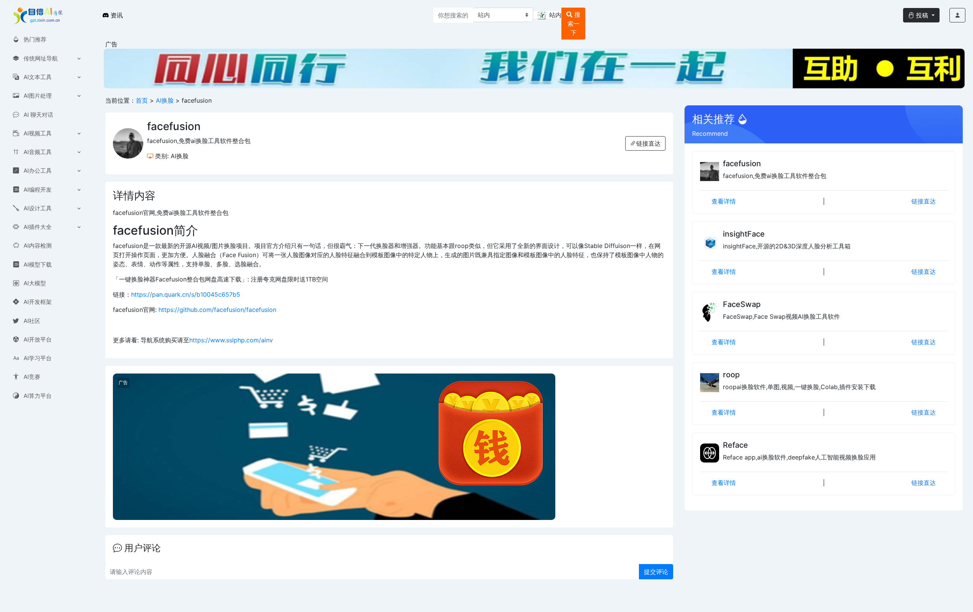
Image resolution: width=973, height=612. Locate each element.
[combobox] (547, 15)
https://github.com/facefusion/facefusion (217, 309)
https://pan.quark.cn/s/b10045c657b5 (185, 294)
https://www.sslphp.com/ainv (231, 340)
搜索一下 (574, 24)
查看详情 (724, 201)
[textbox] (547, 15)
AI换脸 (166, 100)
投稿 (922, 15)
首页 (142, 100)
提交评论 (656, 571)
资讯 (116, 15)
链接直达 (648, 143)
